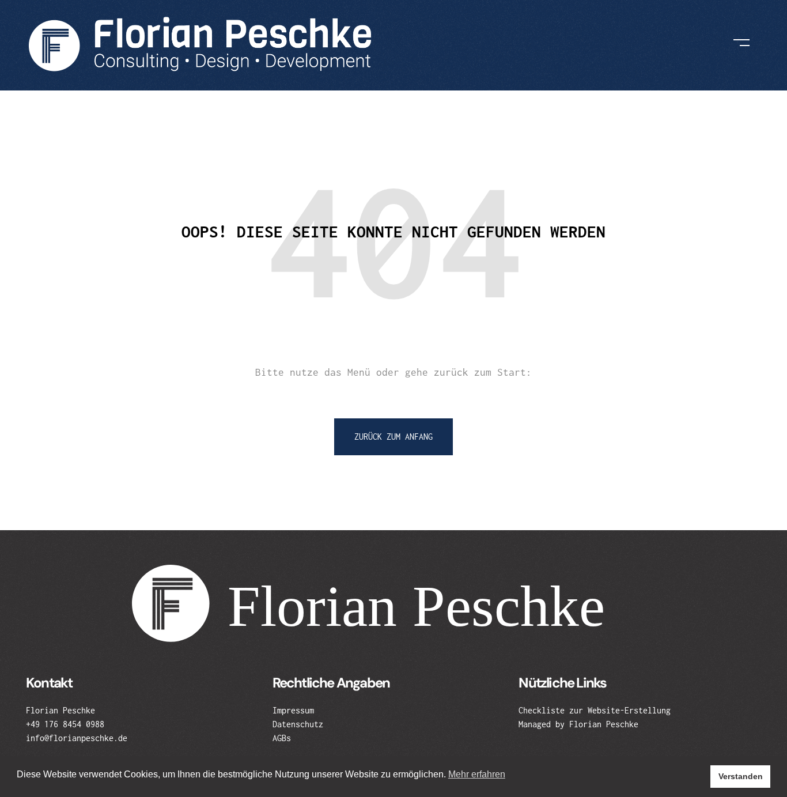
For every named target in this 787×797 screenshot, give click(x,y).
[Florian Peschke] (201, 43)
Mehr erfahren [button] (476, 774)
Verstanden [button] (740, 776)
